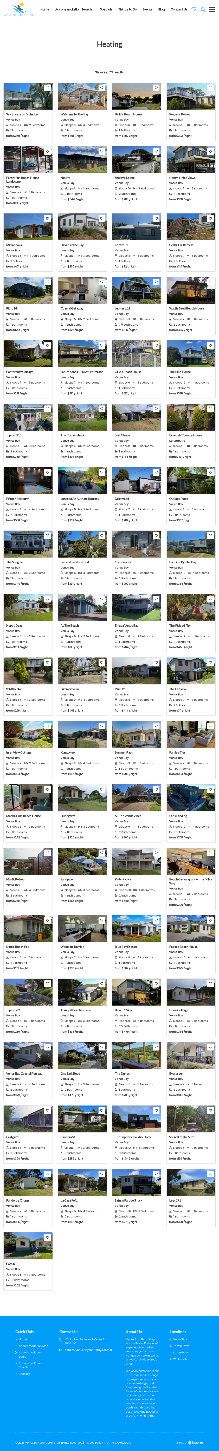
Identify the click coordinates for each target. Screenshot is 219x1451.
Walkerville (180, 1359)
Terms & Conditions (118, 1443)
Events (147, 9)
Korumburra (181, 1352)
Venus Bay (180, 1339)
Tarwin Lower (181, 1346)
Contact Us (179, 9)
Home (45, 9)
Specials (106, 9)
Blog (161, 9)
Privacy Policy (94, 1443)
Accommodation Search (73, 9)
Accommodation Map (33, 1346)
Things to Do (127, 9)
